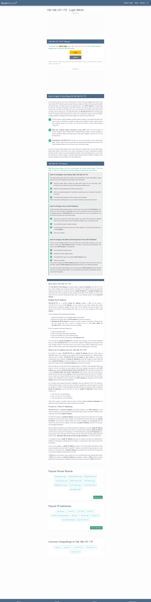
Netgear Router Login (61, 485)
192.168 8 (81, 511)
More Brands (98, 497)
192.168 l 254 (85, 515)
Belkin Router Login (76, 481)
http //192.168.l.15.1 (83, 520)
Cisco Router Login (60, 476)
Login (75, 52)
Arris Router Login (90, 481)
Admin (75, 57)
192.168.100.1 (61, 511)
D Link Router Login (75, 485)
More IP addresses (96, 528)
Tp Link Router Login (90, 485)
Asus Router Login (75, 489)
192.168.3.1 (74, 515)
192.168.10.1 (95, 515)
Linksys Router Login (61, 481)
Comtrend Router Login (75, 476)
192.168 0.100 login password (60, 515)
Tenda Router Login (90, 476)
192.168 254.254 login (68, 520)
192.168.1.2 (90, 511)
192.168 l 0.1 (71, 511)
